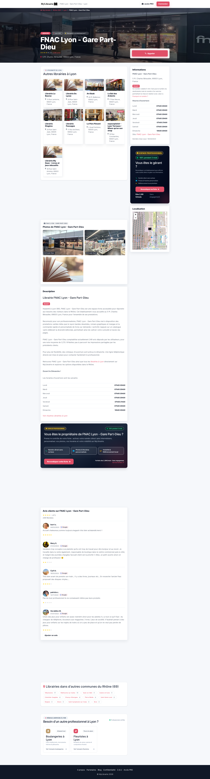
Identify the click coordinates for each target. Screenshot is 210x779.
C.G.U (119, 770)
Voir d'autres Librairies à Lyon (55, 416)
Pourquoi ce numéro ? (140, 96)
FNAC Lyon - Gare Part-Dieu (148, 134)
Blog (100, 770)
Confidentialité (109, 770)
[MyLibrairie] (49, 4)
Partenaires (91, 770)
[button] (150, 229)
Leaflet (145, 249)
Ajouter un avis (51, 635)
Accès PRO (128, 770)
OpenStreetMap (154, 249)
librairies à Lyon (97, 361)
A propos (81, 770)
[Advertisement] (84, 200)
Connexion (163, 4)
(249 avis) (56, 53)
